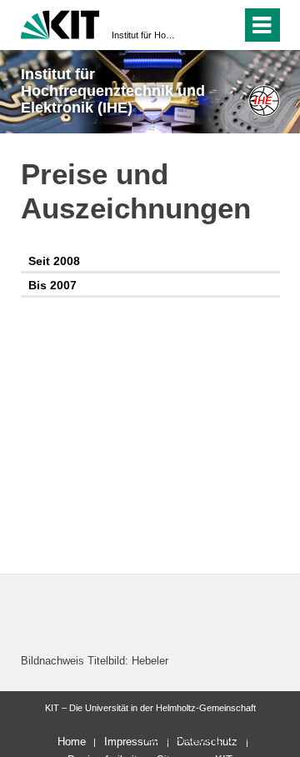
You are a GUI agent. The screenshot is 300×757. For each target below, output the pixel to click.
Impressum (131, 741)
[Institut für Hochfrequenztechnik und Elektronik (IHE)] (263, 100)
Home (72, 741)
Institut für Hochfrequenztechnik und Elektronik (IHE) (145, 35)
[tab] (150, 261)
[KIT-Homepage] (60, 23)
